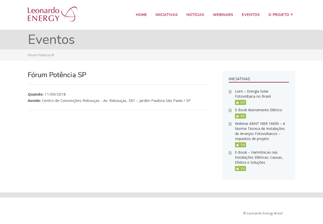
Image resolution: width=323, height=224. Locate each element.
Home (141, 14)
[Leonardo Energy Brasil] (53, 20)
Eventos (251, 14)
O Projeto (278, 14)
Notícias (195, 14)
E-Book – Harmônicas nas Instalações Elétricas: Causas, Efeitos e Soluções (259, 157)
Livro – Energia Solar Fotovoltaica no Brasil (253, 94)
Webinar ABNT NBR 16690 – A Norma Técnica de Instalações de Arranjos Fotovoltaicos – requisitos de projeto (260, 131)
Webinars (223, 14)
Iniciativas (167, 14)
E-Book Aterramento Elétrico (258, 109)
